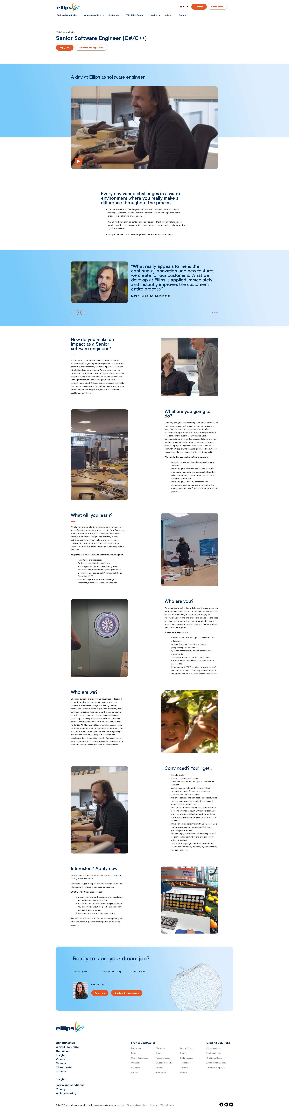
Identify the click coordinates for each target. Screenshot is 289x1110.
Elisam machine (213, 1048)
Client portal (217, 7)
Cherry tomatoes (139, 1058)
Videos (168, 15)
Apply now (100, 993)
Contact (199, 7)
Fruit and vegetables (67, 15)
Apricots (184, 1068)
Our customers (65, 1043)
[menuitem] (67, 14)
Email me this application (127, 993)
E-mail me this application (91, 48)
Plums (183, 1073)
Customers (113, 15)
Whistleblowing (66, 1093)
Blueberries (161, 1073)
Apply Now (64, 48)
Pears (182, 1053)
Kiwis (158, 1053)
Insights (153, 15)
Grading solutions (92, 15)
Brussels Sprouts (164, 1063)
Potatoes (135, 1048)
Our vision (63, 1051)
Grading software (214, 1058)
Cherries (160, 1048)
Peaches (135, 1068)
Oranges (135, 1063)
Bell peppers (186, 1058)
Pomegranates (162, 1058)
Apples (134, 1073)
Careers (182, 15)
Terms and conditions (70, 1085)
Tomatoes (184, 1063)
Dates (133, 1053)
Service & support (214, 1068)
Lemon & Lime (186, 1048)
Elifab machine (213, 1053)
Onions (159, 1068)
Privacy (61, 1089)
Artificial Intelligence (215, 1063)
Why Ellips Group (134, 15)
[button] (75, 312)
